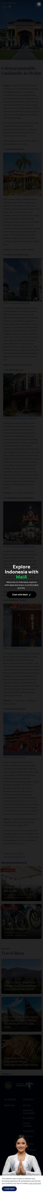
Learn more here (35, 1183)
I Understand (9, 1189)
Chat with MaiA (20, 594)
